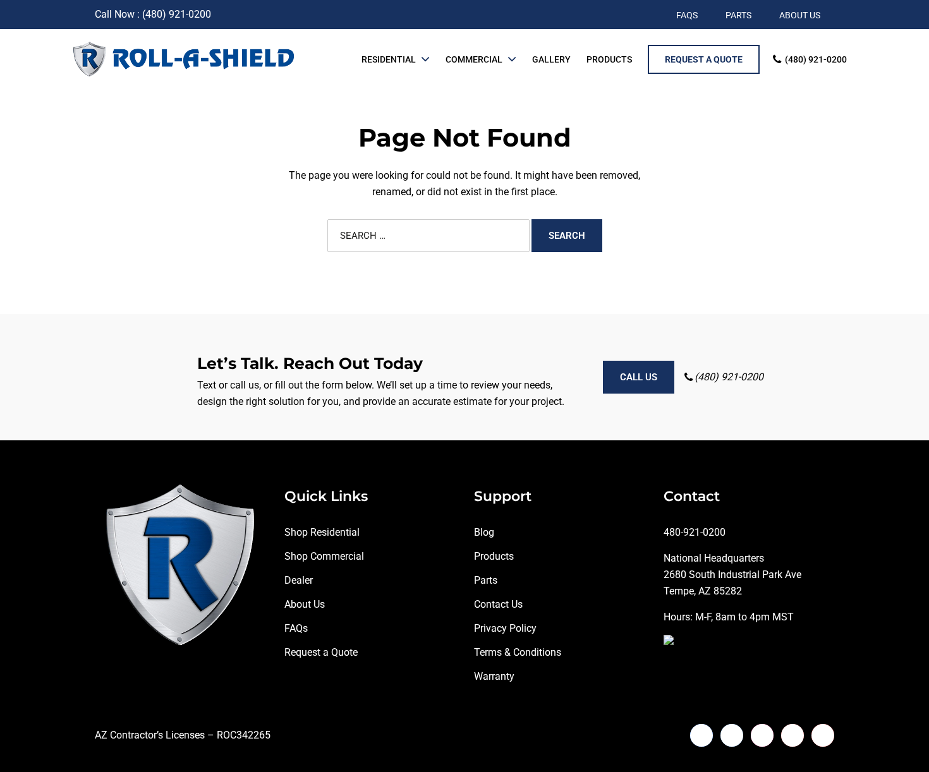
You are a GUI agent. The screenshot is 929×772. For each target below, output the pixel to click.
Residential (388, 59)
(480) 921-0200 (816, 59)
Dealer (298, 580)
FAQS (687, 15)
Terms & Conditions (517, 652)
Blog (484, 532)
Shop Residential (322, 532)
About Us (304, 604)
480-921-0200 (695, 532)
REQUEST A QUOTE (704, 59)
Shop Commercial (324, 556)
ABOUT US (799, 15)
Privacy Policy (505, 628)
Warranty (494, 676)
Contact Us (498, 604)
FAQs (296, 628)
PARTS (738, 15)
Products (609, 59)
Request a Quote (321, 652)
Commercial (474, 59)
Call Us (638, 377)
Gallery (551, 59)
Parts (485, 580)
